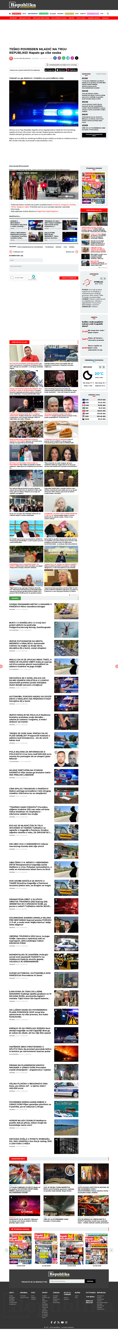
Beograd (58, 247)
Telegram (20, 207)
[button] (101, 278)
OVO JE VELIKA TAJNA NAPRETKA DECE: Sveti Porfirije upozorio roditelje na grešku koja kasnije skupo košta (93, 96)
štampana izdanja (21, 1229)
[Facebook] (55, 58)
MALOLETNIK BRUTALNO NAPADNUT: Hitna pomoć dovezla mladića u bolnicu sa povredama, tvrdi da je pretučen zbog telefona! (53, 235)
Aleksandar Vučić (25, 18)
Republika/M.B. (25, 58)
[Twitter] (76, 58)
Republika (101, 1293)
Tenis (44, 1302)
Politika (11, 1299)
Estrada (55, 1296)
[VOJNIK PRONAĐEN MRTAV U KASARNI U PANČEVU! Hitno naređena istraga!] (66, 611)
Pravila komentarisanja (102, 1301)
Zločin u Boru (81, 18)
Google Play (40, 211)
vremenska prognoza (94, 360)
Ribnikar (71, 18)
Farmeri (66, 1299)
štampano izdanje (94, 168)
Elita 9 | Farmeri (67, 1293)
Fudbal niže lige (46, 1298)
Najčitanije (101, 74)
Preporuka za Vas (19, 342)
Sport (45, 1293)
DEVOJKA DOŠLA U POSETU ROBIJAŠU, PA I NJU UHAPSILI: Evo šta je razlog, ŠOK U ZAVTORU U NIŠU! (30, 1141)
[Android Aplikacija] (49, 70)
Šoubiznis (56, 1299)
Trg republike (49, 247)
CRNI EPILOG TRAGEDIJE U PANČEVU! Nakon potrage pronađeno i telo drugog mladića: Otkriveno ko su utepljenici (30, 791)
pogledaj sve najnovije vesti (94, 135)
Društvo (12, 1217)
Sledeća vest (70, 252)
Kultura (55, 1301)
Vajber (27, 207)
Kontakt (99, 1304)
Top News (90, 1297)
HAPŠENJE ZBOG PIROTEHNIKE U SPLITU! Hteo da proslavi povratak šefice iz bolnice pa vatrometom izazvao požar (30, 1049)
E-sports (45, 1314)
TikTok (13, 207)
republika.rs (56, 1327)
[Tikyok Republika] (55, 1322)
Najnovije (86, 74)
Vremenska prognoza (13, 1303)
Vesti (24, 13)
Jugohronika (14, 630)
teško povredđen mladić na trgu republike (30, 247)
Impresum (100, 1296)
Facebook (56, 205)
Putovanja (91, 1293)
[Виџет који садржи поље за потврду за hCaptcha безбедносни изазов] (23, 277)
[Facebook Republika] (52, 1322)
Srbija (11, 1296)
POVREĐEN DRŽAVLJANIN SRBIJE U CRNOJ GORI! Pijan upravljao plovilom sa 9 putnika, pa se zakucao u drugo (30, 1104)
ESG (76, 1297)
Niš (84, 367)
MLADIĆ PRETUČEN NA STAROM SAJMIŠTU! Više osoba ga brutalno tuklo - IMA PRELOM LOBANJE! (30, 772)
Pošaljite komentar (69, 278)
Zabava (83, 13)
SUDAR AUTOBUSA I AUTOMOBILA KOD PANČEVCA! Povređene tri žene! (30, 974)
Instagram (65, 205)
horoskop (94, 274)
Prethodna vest (18, 252)
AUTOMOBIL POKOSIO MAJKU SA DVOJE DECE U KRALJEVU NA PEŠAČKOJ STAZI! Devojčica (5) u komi (30, 698)
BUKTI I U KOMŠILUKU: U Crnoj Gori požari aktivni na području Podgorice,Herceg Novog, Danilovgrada (30, 625)
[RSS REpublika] (62, 1322)
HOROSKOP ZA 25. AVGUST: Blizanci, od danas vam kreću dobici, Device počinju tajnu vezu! (93, 119)
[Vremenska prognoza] (87, 375)
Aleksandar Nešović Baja (41, 18)
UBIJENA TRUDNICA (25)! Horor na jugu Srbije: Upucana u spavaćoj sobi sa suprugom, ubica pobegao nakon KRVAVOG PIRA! (29, 939)
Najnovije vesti (18, 1159)
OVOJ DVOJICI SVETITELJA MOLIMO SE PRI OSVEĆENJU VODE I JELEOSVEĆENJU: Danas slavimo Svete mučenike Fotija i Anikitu (93, 108)
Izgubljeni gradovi (94, 18)
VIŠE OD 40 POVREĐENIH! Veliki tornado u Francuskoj (93, 129)
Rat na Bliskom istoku (59, 18)
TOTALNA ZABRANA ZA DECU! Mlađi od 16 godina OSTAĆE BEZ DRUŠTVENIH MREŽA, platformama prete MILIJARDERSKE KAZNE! (94, 84)
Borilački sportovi (45, 1305)
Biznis (77, 1293)
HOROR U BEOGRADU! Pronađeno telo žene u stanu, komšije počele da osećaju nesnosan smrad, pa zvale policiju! (19, 223)
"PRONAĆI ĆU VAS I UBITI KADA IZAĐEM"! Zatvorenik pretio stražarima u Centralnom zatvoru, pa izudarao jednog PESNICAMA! (53, 223)
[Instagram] (72, 58)
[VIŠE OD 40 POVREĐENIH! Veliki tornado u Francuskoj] (59, 1205)
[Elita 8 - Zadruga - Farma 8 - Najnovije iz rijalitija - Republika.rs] (93, 13)
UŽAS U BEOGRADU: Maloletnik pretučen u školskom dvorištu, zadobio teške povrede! (19, 235)
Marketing (100, 1306)
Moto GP (45, 1307)
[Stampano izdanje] (94, 188)
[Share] (56, 604)
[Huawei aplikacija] (72, 70)
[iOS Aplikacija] (61, 70)
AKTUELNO (13, 18)
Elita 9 (66, 1297)
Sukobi (33, 1299)
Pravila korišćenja (100, 1298)
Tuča (65, 247)
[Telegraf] (68, 58)
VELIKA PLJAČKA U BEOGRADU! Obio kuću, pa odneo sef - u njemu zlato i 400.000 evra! (28, 1085)
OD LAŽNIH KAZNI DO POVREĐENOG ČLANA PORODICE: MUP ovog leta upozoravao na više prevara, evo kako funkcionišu (28, 1013)
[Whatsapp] (63, 58)
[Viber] (59, 58)
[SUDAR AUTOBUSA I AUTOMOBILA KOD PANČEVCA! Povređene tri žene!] (66, 980)
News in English (89, 1301)
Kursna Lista (94, 395)
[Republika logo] (22, 5)
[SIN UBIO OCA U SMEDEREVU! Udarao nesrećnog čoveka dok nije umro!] (66, 851)
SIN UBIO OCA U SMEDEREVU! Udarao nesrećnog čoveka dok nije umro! (28, 845)
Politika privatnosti (100, 1308)
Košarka (44, 1301)
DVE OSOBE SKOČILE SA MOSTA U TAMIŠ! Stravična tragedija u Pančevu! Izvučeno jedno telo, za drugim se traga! (30, 883)
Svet (77, 13)
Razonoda (56, 1302)
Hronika (60, 13)
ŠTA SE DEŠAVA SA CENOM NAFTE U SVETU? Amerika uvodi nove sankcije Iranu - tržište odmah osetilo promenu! (93, 1221)
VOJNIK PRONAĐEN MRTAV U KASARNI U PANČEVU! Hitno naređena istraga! (30, 605)
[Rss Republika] (58, 1322)
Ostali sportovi (45, 1310)
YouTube (72, 205)
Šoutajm (45, 1312)
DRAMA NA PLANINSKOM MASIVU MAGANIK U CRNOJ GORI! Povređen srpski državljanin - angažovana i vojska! (30, 1067)
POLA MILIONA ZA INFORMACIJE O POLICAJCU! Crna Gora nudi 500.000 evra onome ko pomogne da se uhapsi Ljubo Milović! (30, 755)
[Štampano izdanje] (21, 1249)
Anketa (94, 317)
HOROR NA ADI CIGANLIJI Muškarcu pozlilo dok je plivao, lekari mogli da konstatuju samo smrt (28, 1122)
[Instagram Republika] (66, 1322)
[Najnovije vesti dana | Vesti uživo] (43, 13)
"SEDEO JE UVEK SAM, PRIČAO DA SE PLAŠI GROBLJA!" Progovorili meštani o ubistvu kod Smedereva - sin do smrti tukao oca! (29, 736)
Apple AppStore (52, 211)
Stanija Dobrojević (108, 18)
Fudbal (44, 1296)
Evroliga (44, 1316)
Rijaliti (55, 1297)
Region (33, 1297)
